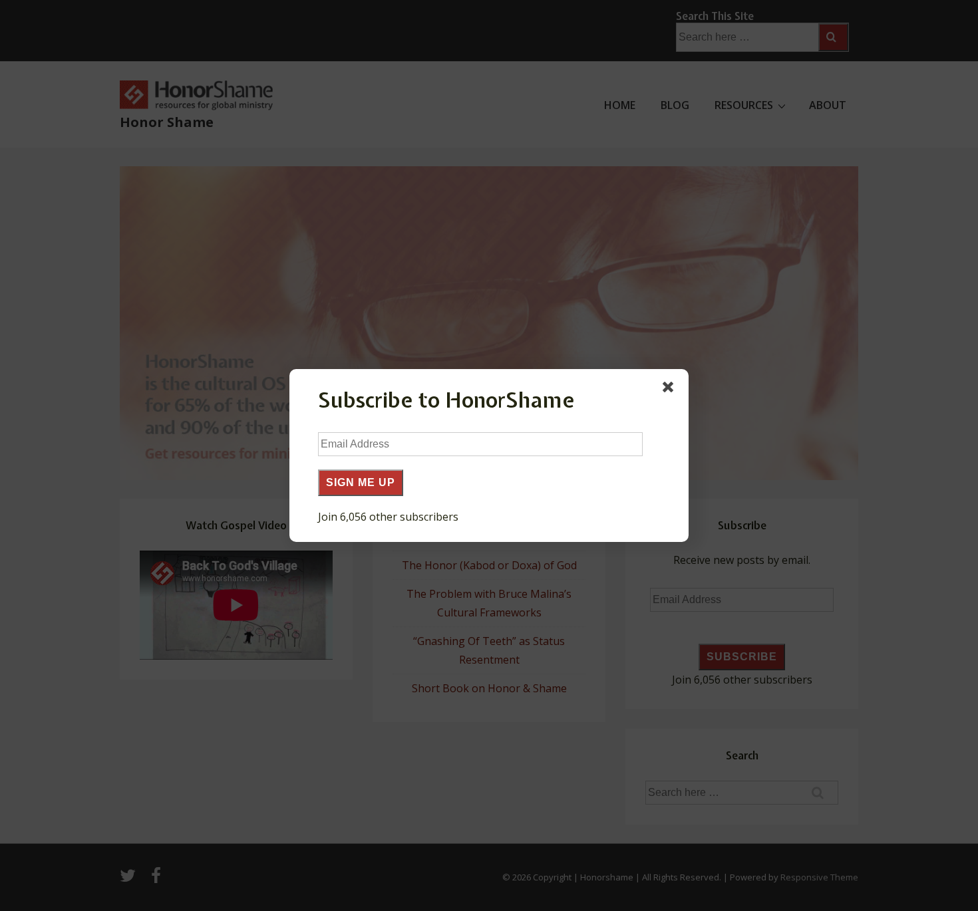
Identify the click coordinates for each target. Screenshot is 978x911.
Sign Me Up (360, 482)
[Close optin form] (671, 390)
